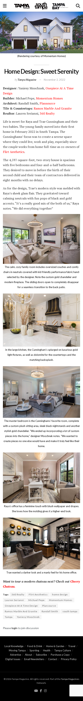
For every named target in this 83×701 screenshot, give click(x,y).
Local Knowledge (13, 646)
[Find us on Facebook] (41, 691)
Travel (71, 646)
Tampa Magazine (27, 79)
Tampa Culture (62, 650)
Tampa (9, 617)
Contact (52, 659)
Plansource (47, 103)
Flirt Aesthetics (13, 152)
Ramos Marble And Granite (53, 108)
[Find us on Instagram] (45, 691)
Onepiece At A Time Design (21, 605)
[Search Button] (78, 6)
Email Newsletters (34, 659)
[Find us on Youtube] (36, 691)
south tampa (70, 611)
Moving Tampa (17, 650)
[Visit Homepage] (41, 6)
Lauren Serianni (14, 600)
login (14, 628)
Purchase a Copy (60, 654)
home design (60, 594)
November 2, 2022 (54, 79)
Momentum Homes (49, 98)
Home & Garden (55, 646)
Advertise (15, 654)
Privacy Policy (69, 659)
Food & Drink (34, 646)
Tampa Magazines (70, 679)
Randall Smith (50, 611)
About (28, 654)
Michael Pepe (36, 600)
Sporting (34, 650)
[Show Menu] (5, 6)
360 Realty (47, 113)
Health (46, 650)
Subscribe (41, 654)
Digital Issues (12, 659)
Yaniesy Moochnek (28, 617)
